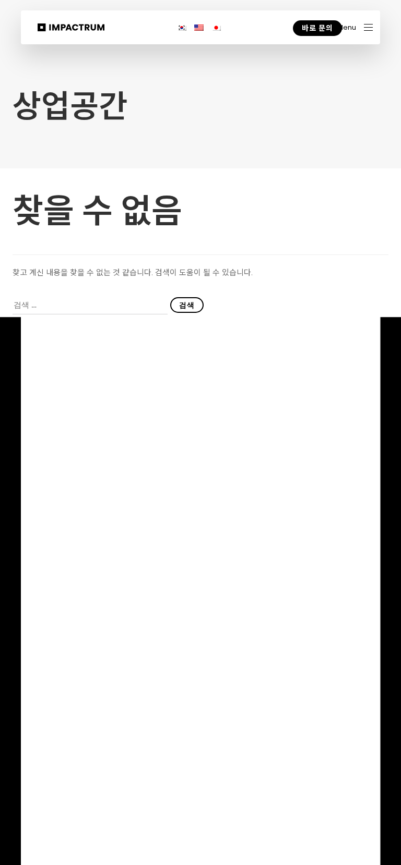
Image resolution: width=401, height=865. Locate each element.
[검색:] (90, 305)
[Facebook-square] (368, 790)
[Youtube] (305, 790)
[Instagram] (347, 790)
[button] (355, 27)
